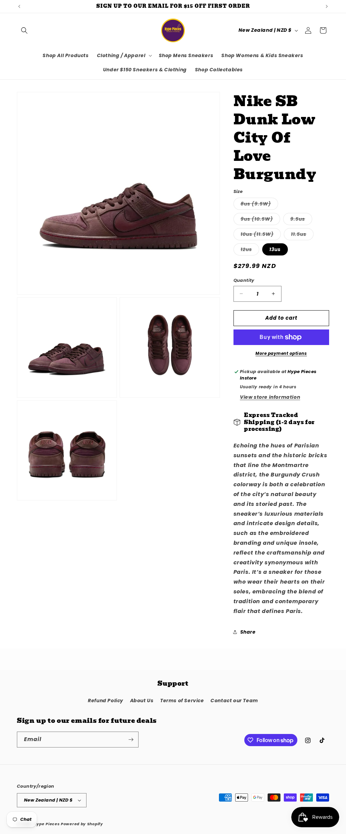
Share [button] (248, 632)
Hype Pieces (47, 824)
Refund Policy (105, 700)
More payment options (281, 353)
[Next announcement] (326, 6)
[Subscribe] (130, 739)
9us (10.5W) (260, 220)
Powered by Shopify (82, 824)
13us (275, 249)
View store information (270, 397)
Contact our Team (234, 700)
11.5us (302, 235)
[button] (24, 30)
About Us (142, 700)
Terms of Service (182, 700)
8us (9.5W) (259, 205)
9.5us (301, 220)
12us (250, 250)
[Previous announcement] (19, 6)
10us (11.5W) (261, 235)
